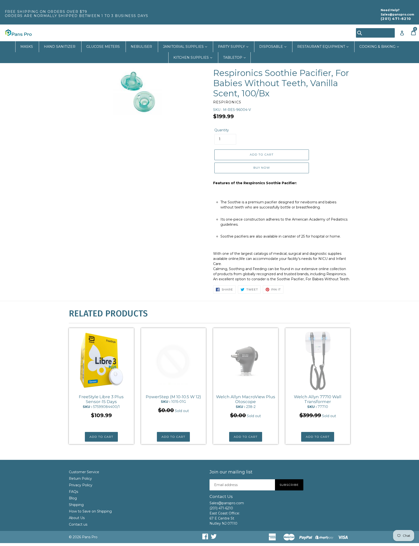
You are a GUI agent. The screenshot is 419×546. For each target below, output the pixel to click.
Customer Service (84, 472)
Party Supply (232, 46)
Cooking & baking (377, 46)
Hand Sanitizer (59, 46)
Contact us (78, 524)
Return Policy (80, 478)
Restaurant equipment (321, 46)
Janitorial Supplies (184, 46)
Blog (73, 498)
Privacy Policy (80, 485)
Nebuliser (141, 46)
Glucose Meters (103, 46)
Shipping (76, 505)
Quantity (221, 130)
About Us (77, 518)
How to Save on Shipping (90, 511)
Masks (26, 46)
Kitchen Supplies (191, 57)
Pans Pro (89, 537)
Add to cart (101, 436)
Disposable (271, 46)
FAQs (73, 491)
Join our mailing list (231, 472)
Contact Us (221, 496)
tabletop (233, 57)
